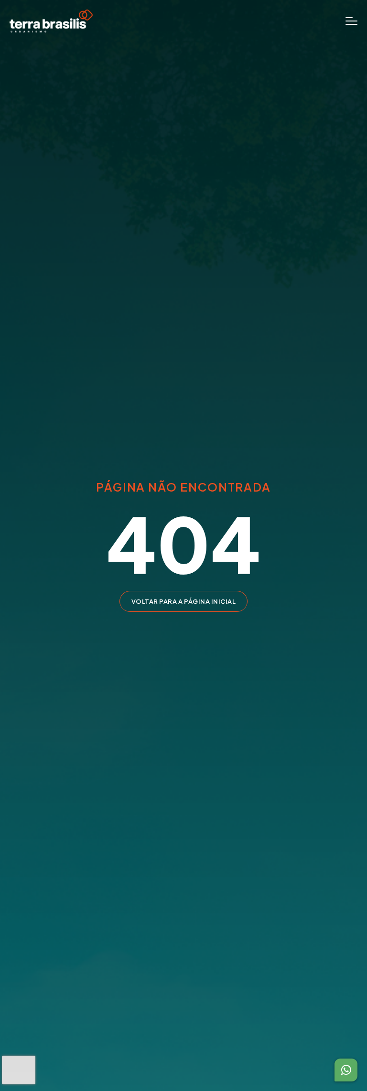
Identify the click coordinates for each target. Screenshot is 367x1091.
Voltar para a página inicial (183, 601)
